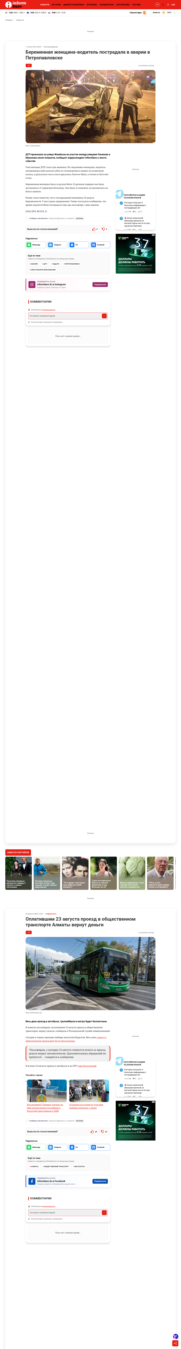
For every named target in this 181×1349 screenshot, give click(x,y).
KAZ (173, 5)
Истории (56, 5)
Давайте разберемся (73, 5)
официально (51, 914)
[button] (164, 13)
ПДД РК (56, 264)
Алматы (34, 1166)
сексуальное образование (43, 270)
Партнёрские (122, 5)
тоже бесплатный (87, 1065)
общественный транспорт (56, 1166)
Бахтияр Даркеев (51, 47)
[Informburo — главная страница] (16, 4)
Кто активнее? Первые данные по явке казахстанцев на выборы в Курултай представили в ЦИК (45, 1108)
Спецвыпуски (107, 5)
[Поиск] (162, 4)
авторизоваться (48, 309)
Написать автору (147, 66)
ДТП (45, 264)
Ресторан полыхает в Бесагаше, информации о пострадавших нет (135, 205)
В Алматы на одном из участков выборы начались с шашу (86, 1106)
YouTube (136, 5)
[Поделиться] (175, 1343)
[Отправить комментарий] (104, 316)
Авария (34, 264)
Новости (44, 5)
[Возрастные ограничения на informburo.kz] (157, 4)
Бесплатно (80, 1166)
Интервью (92, 5)
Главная (8, 20)
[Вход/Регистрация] (167, 4)
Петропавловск (72, 264)
